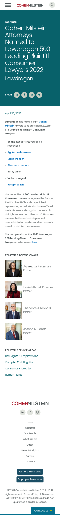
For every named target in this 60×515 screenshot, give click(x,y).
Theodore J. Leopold (37, 308)
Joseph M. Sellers (34, 329)
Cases (29, 444)
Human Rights (13, 375)
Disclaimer (48, 494)
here (34, 242)
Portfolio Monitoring (30, 471)
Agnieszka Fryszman (36, 266)
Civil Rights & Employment (21, 356)
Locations (30, 461)
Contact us (41, 510)
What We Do (30, 439)
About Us (30, 428)
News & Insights (30, 450)
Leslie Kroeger (16, 158)
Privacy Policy (31, 494)
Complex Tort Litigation (19, 362)
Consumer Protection (18, 368)
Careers (30, 456)
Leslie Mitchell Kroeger (38, 287)
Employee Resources (30, 479)
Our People (30, 433)
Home (30, 422)
